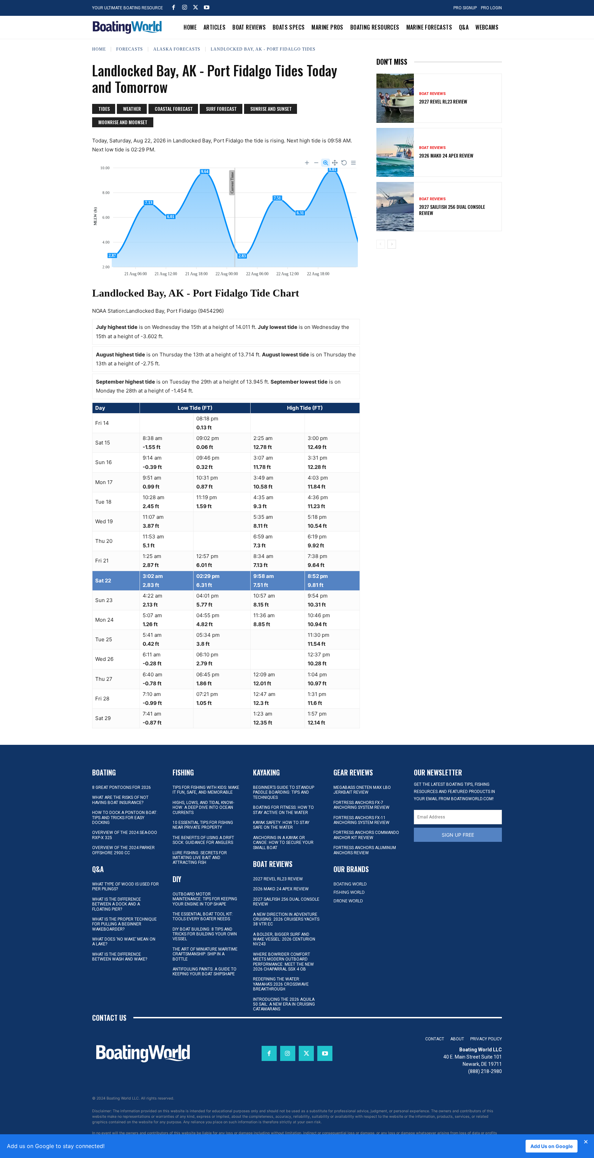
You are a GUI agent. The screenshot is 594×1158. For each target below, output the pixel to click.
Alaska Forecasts (176, 49)
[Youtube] (206, 7)
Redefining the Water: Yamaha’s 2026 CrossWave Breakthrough (281, 984)
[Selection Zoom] (325, 163)
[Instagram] (184, 7)
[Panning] (334, 163)
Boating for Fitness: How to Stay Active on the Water (283, 810)
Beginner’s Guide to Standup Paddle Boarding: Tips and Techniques (283, 792)
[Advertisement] (439, 302)
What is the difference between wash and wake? (119, 957)
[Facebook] (173, 7)
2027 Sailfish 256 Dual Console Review (452, 209)
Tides (104, 108)
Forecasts (129, 49)
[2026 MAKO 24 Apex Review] (395, 152)
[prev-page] (380, 244)
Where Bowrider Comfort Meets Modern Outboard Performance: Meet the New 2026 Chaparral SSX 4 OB (283, 962)
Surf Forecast (221, 108)
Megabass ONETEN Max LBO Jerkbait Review (362, 790)
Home (99, 49)
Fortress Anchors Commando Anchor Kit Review (366, 835)
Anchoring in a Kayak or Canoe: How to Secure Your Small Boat (283, 842)
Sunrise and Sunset (271, 108)
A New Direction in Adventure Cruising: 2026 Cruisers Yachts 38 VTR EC (286, 919)
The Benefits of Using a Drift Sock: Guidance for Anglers (203, 840)
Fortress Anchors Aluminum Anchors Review (364, 850)
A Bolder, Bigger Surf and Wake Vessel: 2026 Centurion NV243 (284, 939)
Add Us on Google (551, 1146)
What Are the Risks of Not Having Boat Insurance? (120, 800)
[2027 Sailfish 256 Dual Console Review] (395, 206)
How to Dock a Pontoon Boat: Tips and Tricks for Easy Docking (124, 817)
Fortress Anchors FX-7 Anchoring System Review (361, 805)
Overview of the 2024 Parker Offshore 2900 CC (123, 850)
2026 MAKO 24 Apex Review (446, 155)
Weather (132, 108)
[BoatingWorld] (129, 27)
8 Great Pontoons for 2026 (121, 787)
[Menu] (353, 163)
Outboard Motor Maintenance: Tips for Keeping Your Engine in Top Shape (205, 899)
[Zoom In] (306, 163)
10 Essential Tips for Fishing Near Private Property (203, 825)
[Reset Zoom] (344, 163)
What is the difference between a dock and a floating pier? (116, 904)
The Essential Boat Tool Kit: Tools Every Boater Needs (203, 916)
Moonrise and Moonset (122, 122)
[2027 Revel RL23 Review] (395, 98)
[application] (226, 218)
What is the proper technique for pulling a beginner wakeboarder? (124, 924)
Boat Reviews (432, 94)
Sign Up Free (458, 835)
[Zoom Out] (316, 163)
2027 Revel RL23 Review (443, 101)
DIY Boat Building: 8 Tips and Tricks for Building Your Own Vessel (205, 934)
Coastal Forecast (174, 108)
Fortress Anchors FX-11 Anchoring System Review (361, 820)
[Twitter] (195, 7)
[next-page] (391, 244)
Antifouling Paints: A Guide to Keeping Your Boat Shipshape (204, 971)
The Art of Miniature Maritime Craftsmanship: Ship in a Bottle (205, 954)
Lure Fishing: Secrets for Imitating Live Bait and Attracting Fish (200, 857)
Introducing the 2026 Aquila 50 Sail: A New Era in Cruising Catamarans (284, 1004)
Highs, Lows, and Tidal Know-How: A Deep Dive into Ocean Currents (203, 807)
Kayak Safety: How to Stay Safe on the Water (281, 825)
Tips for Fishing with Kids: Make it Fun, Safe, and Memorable (206, 790)
